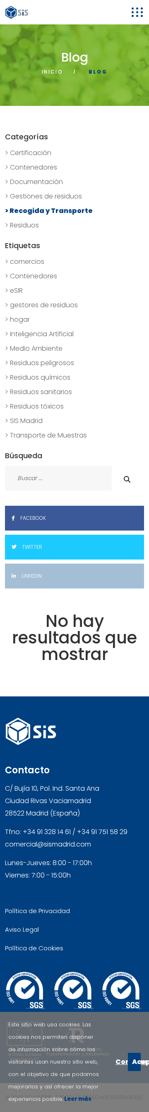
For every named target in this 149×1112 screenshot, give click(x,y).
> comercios (24, 261)
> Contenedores (31, 167)
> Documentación (34, 182)
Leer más (77, 1099)
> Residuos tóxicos (34, 406)
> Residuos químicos (37, 377)
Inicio (52, 71)
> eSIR (14, 290)
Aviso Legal (22, 929)
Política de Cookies (34, 948)
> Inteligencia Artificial (39, 334)
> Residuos (22, 225)
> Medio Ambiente (33, 348)
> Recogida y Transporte (49, 210)
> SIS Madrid (24, 421)
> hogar (17, 319)
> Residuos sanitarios (38, 392)
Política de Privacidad (37, 910)
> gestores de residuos (41, 305)
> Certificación (28, 153)
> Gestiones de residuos (43, 196)
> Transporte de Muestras (46, 435)
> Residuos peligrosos (39, 363)
